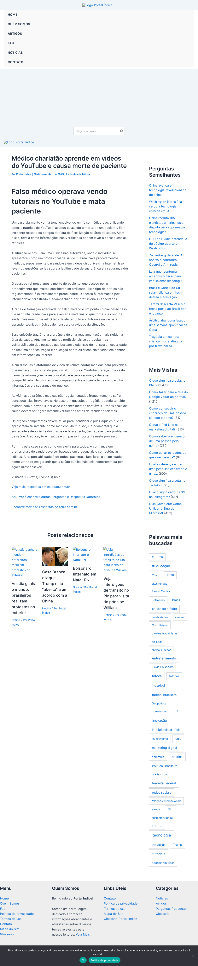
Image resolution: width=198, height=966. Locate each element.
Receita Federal (164, 783)
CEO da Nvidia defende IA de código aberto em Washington (168, 243)
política (177, 757)
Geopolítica (159, 703)
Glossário (7, 934)
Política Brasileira (164, 766)
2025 (155, 575)
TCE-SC (157, 826)
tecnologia (162, 835)
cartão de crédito (164, 609)
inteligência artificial (166, 730)
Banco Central (161, 591)
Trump (177, 845)
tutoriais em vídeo (163, 862)
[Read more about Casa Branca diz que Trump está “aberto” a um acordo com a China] (55, 556)
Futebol (158, 685)
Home (4, 898)
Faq (2, 909)
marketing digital (164, 748)
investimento (160, 738)
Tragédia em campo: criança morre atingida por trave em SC (165, 341)
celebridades (160, 617)
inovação (159, 720)
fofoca (157, 676)
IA (177, 711)
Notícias (162, 898)
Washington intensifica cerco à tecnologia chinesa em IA (165, 206)
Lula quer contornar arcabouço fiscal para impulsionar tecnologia (165, 276)
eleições (157, 641)
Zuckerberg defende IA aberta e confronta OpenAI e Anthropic (166, 259)
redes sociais (161, 792)
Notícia (16, 620)
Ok (83, 960)
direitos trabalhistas (165, 633)
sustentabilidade (162, 817)
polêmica (158, 757)
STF (170, 809)
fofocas (174, 676)
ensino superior (161, 649)
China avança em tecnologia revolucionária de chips (167, 190)
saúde (156, 809)
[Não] (193, 956)
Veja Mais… (84, 934)
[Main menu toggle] (190, 142)
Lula (178, 738)
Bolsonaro (158, 600)
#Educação (161, 566)
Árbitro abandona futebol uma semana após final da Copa (168, 325)
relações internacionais (166, 801)
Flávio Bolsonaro (163, 667)
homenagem (160, 711)
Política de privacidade (17, 914)
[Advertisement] (99, 96)
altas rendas (159, 583)
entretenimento (164, 658)
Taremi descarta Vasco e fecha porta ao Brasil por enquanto (167, 308)
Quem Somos (10, 903)
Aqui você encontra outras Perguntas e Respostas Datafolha (56, 497)
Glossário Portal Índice (120, 919)
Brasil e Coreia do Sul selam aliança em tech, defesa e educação (165, 292)
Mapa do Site (10, 929)
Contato (6, 924)
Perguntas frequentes (171, 909)
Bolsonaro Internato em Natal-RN (84, 574)
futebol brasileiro (164, 695)
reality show (160, 774)
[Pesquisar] (121, 131)
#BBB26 (157, 557)
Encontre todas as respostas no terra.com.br (44, 507)
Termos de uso (11, 919)
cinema (179, 617)
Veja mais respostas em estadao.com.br (41, 487)
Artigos (161, 903)
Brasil (176, 600)
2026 (170, 575)
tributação (159, 845)
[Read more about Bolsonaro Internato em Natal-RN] (86, 554)
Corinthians (160, 625)
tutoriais (158, 854)
